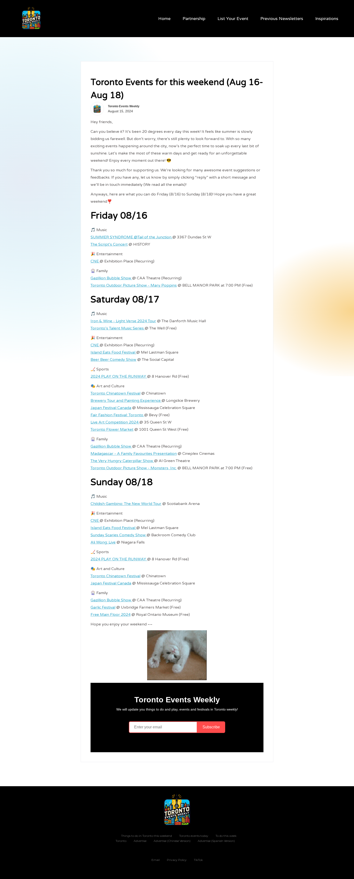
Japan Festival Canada (111, 407)
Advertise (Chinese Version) (172, 841)
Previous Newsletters (281, 18)
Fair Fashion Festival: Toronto (117, 415)
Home (164, 18)
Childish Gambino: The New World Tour (126, 503)
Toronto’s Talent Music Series (118, 328)
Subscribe (211, 727)
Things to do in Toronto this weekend (146, 836)
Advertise (140, 841)
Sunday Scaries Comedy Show (119, 535)
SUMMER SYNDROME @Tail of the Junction (131, 237)
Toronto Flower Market (112, 429)
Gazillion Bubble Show (111, 278)
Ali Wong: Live (103, 542)
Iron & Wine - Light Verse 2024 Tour (123, 321)
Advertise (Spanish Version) (216, 841)
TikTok (198, 860)
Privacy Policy (177, 860)
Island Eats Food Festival (113, 352)
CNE (95, 261)
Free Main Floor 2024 (111, 614)
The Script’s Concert (109, 244)
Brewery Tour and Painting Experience (126, 400)
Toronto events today (193, 836)
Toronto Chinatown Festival (115, 393)
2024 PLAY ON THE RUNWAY (119, 376)
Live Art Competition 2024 (115, 422)
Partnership (194, 18)
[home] (32, 18)
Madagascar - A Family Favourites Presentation (134, 453)
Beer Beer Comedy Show (113, 359)
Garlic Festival (103, 607)
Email (155, 860)
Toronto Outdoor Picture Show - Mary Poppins (134, 285)
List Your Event (232, 18)
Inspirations (326, 18)
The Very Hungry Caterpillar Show (122, 460)
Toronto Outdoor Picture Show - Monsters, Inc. (134, 468)
